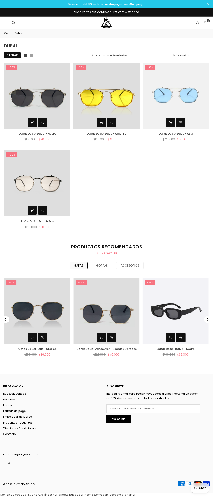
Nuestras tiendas (14, 394)
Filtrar (12, 55)
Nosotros (9, 400)
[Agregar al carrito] (32, 122)
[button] (205, 23)
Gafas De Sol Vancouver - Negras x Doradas (106, 349)
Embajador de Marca (17, 417)
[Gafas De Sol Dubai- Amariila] (106, 96)
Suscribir (119, 419)
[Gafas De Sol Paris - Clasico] (37, 311)
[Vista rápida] (42, 122)
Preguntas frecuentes (17, 423)
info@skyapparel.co (25, 455)
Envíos (7, 405)
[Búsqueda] (13, 23)
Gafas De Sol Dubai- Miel (37, 221)
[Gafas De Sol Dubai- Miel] (37, 183)
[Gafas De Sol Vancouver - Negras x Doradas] (106, 311)
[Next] (207, 319)
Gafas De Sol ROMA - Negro (176, 349)
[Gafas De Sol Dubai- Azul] (176, 96)
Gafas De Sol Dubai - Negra (37, 134)
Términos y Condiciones (19, 428)
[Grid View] (25, 55)
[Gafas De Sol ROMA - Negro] (176, 311)
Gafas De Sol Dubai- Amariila (106, 134)
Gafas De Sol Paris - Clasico (37, 349)
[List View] (31, 55)
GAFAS (78, 265)
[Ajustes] (197, 23)
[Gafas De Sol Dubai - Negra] (37, 96)
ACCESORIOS (130, 265)
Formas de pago (14, 411)
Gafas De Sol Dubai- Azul (176, 134)
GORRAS (102, 265)
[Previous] (5, 319)
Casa (7, 33)
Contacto (9, 434)
